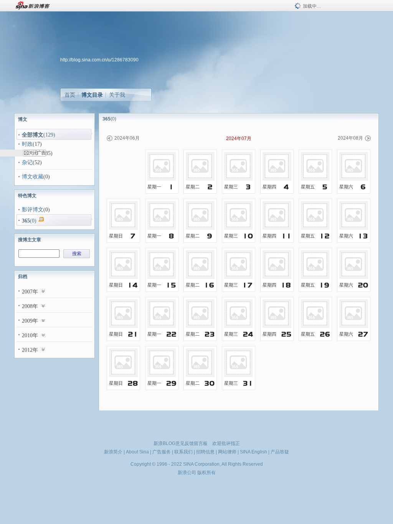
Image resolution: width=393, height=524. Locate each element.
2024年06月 (127, 138)
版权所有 (206, 472)
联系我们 (183, 452)
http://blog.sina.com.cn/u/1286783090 (99, 60)
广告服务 (161, 452)
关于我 (117, 95)
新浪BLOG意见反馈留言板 (181, 443)
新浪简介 (113, 452)
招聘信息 (205, 452)
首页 (69, 95)
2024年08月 (350, 138)
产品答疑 (280, 452)
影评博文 (32, 210)
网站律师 (227, 452)
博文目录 (92, 95)
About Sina (137, 452)
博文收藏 (32, 177)
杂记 (27, 162)
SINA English (253, 452)
